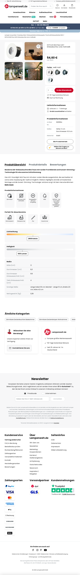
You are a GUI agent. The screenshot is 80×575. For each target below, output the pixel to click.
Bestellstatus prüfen (12, 446)
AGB (52, 440)
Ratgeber (33, 474)
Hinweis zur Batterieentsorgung (59, 554)
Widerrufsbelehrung (58, 450)
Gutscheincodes (36, 464)
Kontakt (8, 460)
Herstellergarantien (12, 463)
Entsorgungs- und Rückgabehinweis (40, 557)
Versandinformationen (13, 457)
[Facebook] (34, 550)
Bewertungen (58, 164)
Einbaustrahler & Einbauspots (36, 35)
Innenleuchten (22, 35)
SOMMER (56, 28)
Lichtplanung (35, 461)
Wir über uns (34, 443)
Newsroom (34, 468)
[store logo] (16, 6)
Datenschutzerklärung (57, 418)
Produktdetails (38, 164)
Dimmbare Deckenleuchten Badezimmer (20, 319)
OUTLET (36, 21)
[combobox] (41, 6)
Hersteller (56, 423)
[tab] (15, 165)
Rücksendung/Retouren (14, 450)
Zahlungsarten (10, 453)
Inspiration (34, 471)
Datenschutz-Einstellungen (20, 554)
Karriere (33, 455)
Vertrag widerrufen (13, 440)
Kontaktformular (21, 418)
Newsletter (34, 446)
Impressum (55, 446)
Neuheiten (29, 17)
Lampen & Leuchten (10, 35)
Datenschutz (56, 443)
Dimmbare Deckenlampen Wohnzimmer (53, 319)
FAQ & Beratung (11, 443)
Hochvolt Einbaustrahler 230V (54, 35)
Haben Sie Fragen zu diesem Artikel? (61, 147)
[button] (14, 71)
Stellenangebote (36, 458)
